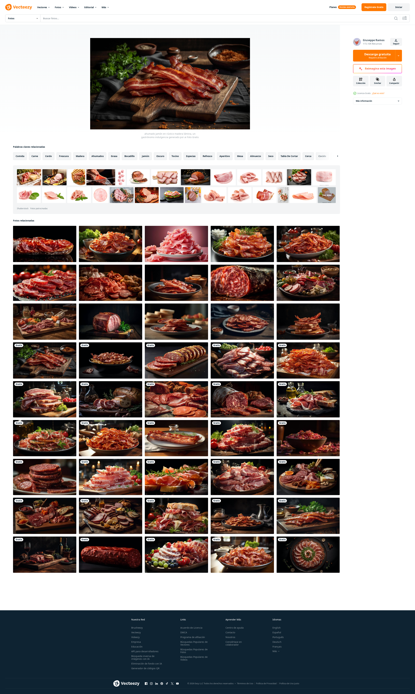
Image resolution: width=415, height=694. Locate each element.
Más (104, 7)
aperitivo (224, 156)
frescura (64, 156)
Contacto (230, 632)
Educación (137, 646)
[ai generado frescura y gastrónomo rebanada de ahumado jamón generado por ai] (308, 360)
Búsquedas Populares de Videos (194, 658)
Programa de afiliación (192, 637)
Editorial (89, 7)
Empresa (136, 641)
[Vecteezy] (18, 7)
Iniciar (398, 7)
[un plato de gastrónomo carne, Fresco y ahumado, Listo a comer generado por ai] (44, 477)
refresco (207, 156)
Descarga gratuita (377, 55)
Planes (333, 7)
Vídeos (72, 7)
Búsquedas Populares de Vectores (194, 643)
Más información (364, 101)
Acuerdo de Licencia (191, 627)
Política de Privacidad (266, 683)
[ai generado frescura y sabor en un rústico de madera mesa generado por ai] (308, 244)
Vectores (42, 7)
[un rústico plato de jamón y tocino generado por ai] (110, 360)
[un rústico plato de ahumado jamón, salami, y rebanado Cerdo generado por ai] (44, 516)
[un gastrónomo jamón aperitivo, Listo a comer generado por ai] (176, 438)
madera (80, 156)
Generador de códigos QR (145, 668)
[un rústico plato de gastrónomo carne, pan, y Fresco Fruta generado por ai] (308, 477)
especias (191, 156)
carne (34, 156)
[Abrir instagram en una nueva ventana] (151, 683)
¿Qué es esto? (378, 93)
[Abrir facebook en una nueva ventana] (146, 683)
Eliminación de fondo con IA (146, 663)
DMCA (183, 632)
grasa (114, 156)
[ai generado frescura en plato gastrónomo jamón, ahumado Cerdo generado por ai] (110, 244)
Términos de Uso (245, 683)
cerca (308, 156)
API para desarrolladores (144, 651)
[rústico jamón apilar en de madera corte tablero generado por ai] (44, 244)
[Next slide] (335, 156)
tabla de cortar (289, 156)
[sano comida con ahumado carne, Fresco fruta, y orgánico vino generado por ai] (44, 555)
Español (276, 632)
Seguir (396, 43)
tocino (175, 156)
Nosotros (230, 637)
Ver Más (326, 195)
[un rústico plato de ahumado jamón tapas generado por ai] (242, 516)
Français (277, 646)
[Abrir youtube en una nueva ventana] (177, 683)
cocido (322, 156)
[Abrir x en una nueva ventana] (172, 683)
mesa (240, 156)
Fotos (58, 7)
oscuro (160, 156)
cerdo (48, 156)
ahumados (97, 156)
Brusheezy (137, 627)
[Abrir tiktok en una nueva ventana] (167, 683)
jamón (145, 156)
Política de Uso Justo (289, 683)
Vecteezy (136, 632)
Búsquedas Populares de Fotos (194, 651)
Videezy (135, 637)
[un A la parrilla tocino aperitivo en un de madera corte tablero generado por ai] (308, 516)
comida (20, 156)
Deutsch (276, 641)
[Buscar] (396, 18)
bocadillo (129, 156)
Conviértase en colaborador (234, 643)
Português (278, 637)
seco (270, 156)
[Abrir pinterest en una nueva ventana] (161, 683)
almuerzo (255, 156)
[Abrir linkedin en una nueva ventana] (156, 683)
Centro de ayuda (235, 627)
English (276, 627)
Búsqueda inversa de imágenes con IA (142, 657)
